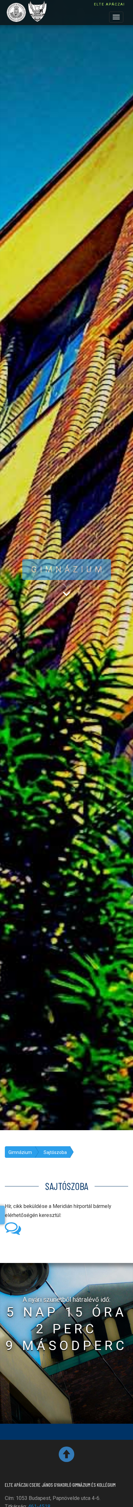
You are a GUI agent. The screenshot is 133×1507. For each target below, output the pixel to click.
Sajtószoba (55, 1152)
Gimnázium (20, 1152)
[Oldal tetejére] (66, 1456)
